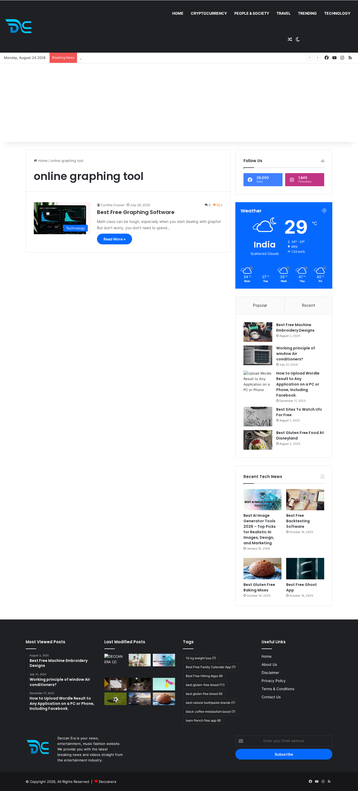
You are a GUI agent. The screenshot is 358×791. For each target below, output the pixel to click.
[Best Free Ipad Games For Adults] (140, 660)
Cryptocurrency (209, 13)
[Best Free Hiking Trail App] (140, 684)
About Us (269, 664)
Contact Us (271, 697)
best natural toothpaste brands (210, 703)
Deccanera (107, 781)
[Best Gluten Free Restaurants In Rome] (164, 699)
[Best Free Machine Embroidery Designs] (257, 332)
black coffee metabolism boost (210, 711)
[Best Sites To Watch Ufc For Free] (257, 416)
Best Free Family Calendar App (211, 667)
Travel (283, 13)
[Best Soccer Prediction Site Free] (115, 699)
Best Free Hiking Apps (204, 676)
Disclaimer (270, 673)
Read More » (115, 239)
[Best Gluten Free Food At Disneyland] (257, 440)
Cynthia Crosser (112, 205)
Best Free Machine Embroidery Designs (295, 327)
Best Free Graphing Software (136, 212)
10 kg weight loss (201, 658)
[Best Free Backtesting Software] (305, 499)
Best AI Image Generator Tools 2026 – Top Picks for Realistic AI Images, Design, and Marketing (259, 529)
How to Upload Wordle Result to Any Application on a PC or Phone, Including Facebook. (297, 384)
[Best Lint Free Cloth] (164, 684)
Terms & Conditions (278, 689)
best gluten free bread (204, 694)
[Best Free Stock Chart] (115, 684)
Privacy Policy (274, 681)
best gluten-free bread (205, 685)
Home (177, 13)
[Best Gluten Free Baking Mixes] (262, 568)
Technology (337, 13)
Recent (308, 305)
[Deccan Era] (19, 26)
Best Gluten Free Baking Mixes (259, 587)
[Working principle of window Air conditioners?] (257, 355)
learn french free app (203, 720)
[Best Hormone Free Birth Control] (140, 699)
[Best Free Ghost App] (305, 568)
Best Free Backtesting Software (298, 521)
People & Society (251, 13)
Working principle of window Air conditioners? (295, 353)
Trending (307, 13)
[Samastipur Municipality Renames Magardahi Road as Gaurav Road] (115, 665)
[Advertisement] (179, 102)
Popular (260, 305)
